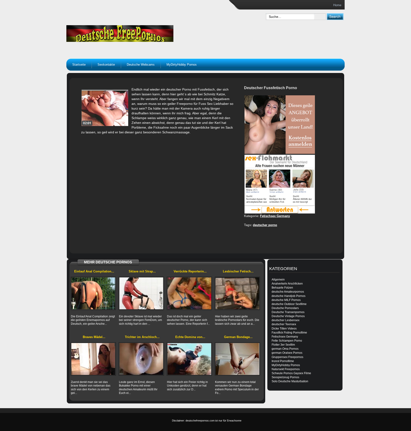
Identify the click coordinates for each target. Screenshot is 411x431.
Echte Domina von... (190, 337)
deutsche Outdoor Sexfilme (289, 304)
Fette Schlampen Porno (287, 340)
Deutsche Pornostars (285, 308)
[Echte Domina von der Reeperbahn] (189, 359)
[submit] (335, 16)
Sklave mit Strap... (142, 271)
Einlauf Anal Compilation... (94, 271)
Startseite (79, 64)
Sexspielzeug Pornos (285, 377)
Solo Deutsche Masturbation (290, 381)
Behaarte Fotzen (282, 287)
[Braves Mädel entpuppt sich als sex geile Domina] (93, 359)
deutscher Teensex (284, 324)
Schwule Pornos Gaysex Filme (291, 373)
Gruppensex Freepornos (287, 357)
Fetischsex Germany (275, 216)
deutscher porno (265, 225)
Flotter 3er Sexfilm (283, 344)
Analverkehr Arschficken (287, 283)
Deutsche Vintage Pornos (288, 316)
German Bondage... (238, 337)
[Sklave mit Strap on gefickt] (141, 293)
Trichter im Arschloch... (142, 337)
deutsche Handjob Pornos (288, 296)
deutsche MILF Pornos (286, 300)
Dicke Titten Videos (284, 328)
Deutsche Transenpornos (288, 312)
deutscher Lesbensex (285, 320)
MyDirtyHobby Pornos (181, 64)
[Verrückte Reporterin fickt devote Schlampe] (189, 293)
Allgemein (278, 279)
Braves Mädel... (94, 337)
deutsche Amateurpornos (288, 291)
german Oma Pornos (285, 348)
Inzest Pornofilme (283, 361)
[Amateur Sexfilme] (149, 32)
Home (337, 5)
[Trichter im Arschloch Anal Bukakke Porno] (141, 359)
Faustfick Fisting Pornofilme (289, 332)
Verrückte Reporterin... (190, 271)
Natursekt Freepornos (286, 369)
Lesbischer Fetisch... (238, 271)
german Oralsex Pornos (287, 352)
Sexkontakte (106, 64)
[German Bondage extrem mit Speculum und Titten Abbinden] (237, 359)
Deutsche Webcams (141, 64)
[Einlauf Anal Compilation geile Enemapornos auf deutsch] (93, 293)
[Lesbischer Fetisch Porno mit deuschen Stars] (237, 293)
